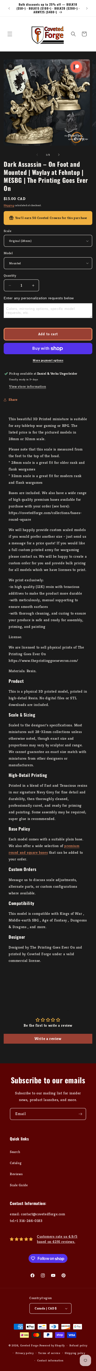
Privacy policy (25, 1353)
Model (8, 253)
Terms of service (49, 1353)
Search (15, 1152)
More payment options (48, 360)
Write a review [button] (47, 1038)
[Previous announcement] (9, 8)
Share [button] (13, 399)
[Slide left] (37, 154)
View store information (27, 386)
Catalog (15, 1163)
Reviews (16, 1174)
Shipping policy (75, 1353)
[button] (9, 34)
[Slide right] (58, 154)
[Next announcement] (86, 8)
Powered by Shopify (52, 1345)
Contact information (50, 1360)
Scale (7, 231)
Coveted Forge (29, 1345)
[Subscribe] (80, 1114)
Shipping (9, 205)
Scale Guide (19, 1185)
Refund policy (78, 1345)
